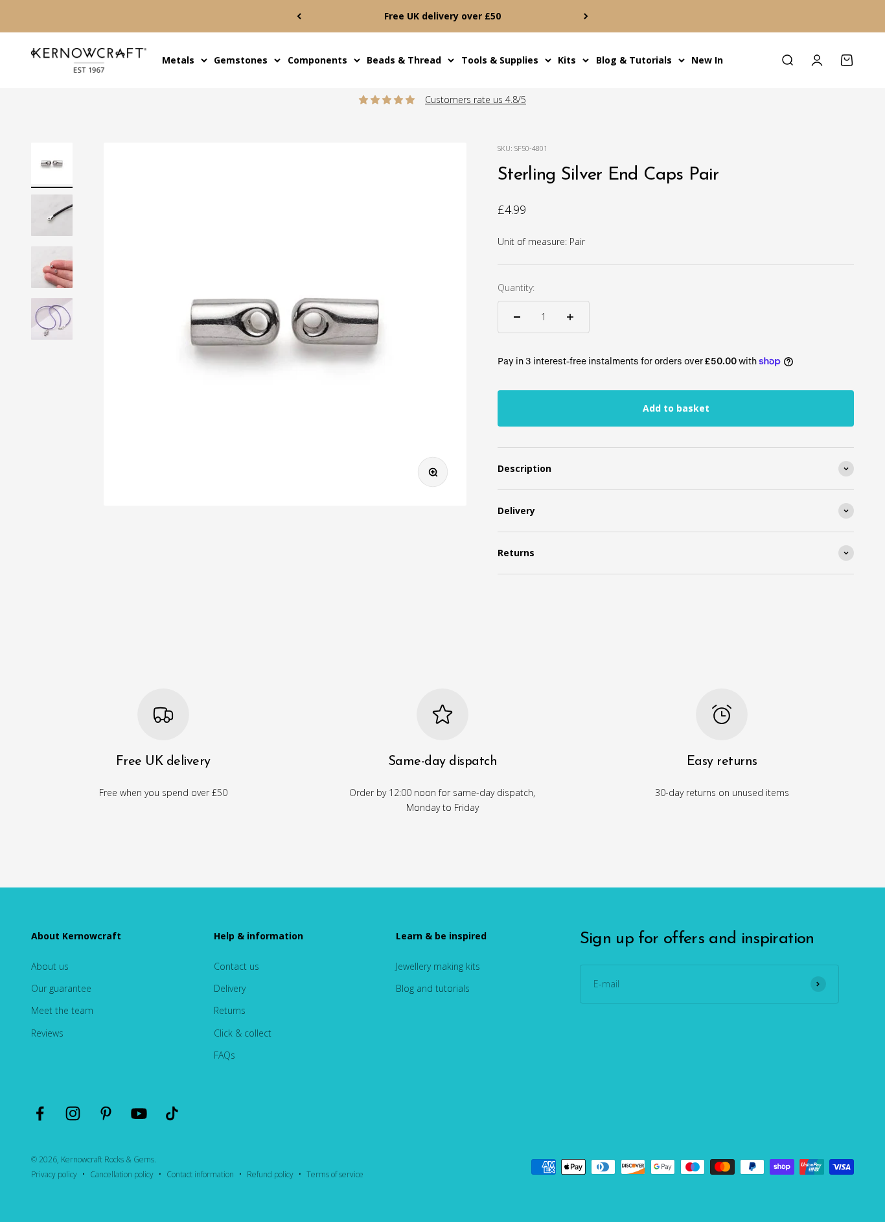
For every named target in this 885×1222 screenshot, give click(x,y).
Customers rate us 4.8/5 (475, 99)
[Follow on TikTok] (172, 1113)
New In (707, 60)
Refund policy (270, 1174)
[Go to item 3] (52, 269)
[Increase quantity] (570, 317)
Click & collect (242, 1033)
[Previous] (299, 16)
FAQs (224, 1055)
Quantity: (516, 287)
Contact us (236, 966)
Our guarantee (61, 988)
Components (317, 60)
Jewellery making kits (438, 966)
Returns (230, 1010)
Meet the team (62, 1010)
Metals (178, 60)
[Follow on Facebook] (40, 1113)
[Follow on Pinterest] (106, 1113)
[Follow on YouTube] (139, 1113)
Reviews (47, 1033)
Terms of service (334, 1174)
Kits (567, 60)
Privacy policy (54, 1174)
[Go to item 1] (52, 165)
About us (50, 966)
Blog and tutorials (433, 988)
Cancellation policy (122, 1174)
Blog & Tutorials (634, 60)
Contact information (200, 1174)
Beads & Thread (404, 60)
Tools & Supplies (499, 60)
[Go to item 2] (52, 217)
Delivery (230, 988)
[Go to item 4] (52, 321)
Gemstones (241, 60)
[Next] (586, 16)
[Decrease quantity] (517, 317)
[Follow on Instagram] (73, 1113)
